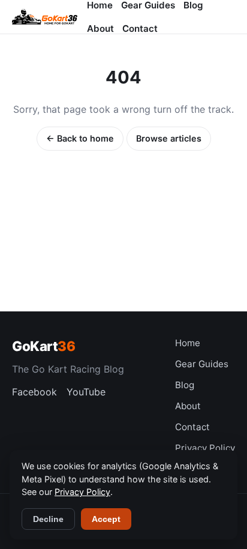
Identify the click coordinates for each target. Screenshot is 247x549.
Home (187, 343)
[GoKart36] (44, 17)
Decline (48, 519)
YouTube (86, 392)
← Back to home (80, 138)
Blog (184, 385)
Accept (106, 519)
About (100, 28)
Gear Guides (201, 364)
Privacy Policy (205, 448)
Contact (140, 28)
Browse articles (168, 138)
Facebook (34, 392)
